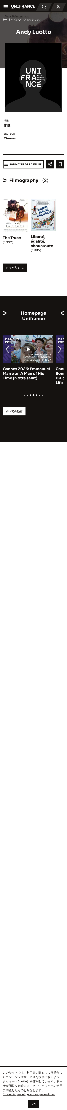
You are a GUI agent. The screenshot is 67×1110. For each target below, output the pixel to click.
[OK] (33, 1103)
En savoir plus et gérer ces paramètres (29, 1094)
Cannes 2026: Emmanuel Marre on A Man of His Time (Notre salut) (26, 373)
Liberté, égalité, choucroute (42, 241)
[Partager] (50, 164)
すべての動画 (14, 411)
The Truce (12, 238)
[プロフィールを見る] (58, 7)
